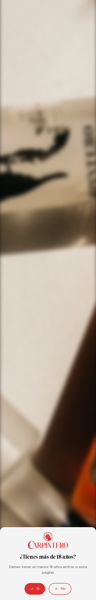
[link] (60, 589)
